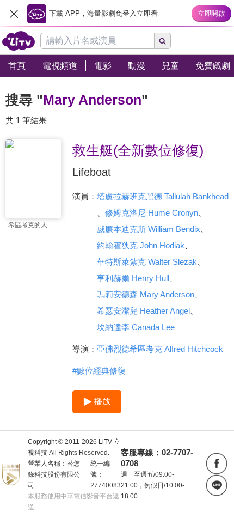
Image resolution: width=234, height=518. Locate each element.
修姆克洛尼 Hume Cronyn (151, 212)
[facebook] (216, 463)
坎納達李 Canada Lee (136, 327)
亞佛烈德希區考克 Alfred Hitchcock (160, 349)
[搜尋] (163, 41)
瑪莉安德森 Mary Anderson (145, 294)
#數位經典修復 (99, 370)
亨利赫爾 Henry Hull (133, 278)
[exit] (13, 13)
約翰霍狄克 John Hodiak (140, 245)
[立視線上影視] (18, 41)
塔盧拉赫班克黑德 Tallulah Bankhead (163, 196)
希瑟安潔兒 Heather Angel (143, 310)
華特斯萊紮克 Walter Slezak (147, 261)
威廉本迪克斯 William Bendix (148, 229)
